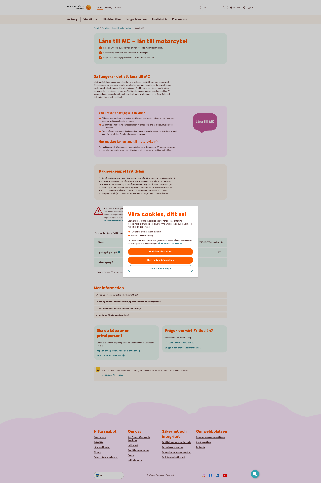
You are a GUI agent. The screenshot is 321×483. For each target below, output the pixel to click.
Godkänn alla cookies (160, 251)
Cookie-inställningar (160, 268)
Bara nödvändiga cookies (160, 260)
